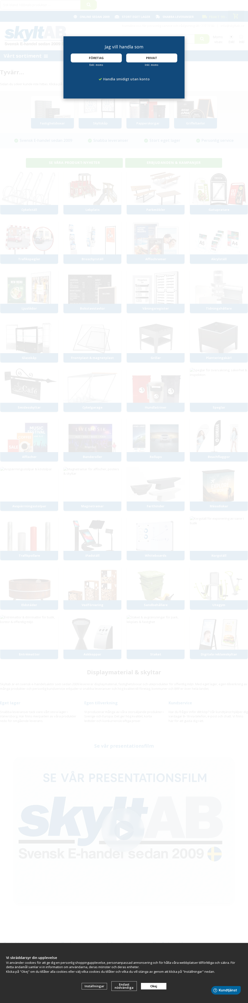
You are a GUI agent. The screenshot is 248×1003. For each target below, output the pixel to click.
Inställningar (94, 986)
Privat (151, 58)
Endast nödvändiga (124, 986)
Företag (96, 58)
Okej (153, 986)
